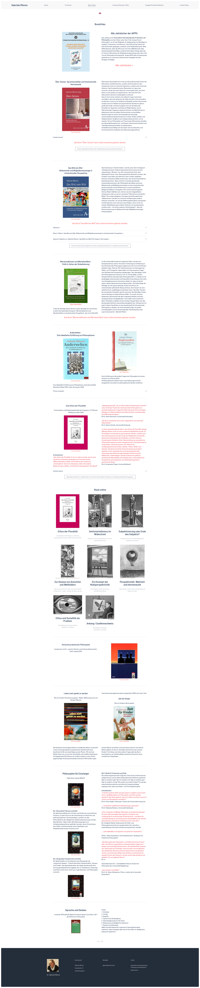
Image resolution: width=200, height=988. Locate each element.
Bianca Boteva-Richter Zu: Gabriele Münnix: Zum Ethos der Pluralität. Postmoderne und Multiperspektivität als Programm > (100, 477)
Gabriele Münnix (19, 5)
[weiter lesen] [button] (58, 137)
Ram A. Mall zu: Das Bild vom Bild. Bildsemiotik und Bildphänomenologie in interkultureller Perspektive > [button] (88, 233)
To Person (68, 5)
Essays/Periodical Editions (154, 5)
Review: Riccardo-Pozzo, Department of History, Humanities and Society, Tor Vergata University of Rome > (100, 245)
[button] (67, 511)
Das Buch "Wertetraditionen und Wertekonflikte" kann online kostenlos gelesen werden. (100, 317)
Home (46, 5)
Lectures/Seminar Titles (120, 5)
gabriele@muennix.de (109, 965)
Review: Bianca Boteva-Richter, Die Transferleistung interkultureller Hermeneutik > (100, 149)
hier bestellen (75, 132)
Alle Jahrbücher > (124, 65)
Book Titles (92, 5)
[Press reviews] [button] (58, 391)
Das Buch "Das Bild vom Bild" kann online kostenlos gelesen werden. (100, 223)
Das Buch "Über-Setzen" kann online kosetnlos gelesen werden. (100, 142)
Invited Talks (184, 5)
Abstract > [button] (56, 227)
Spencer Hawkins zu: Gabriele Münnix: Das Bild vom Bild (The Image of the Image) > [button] (81, 239)
